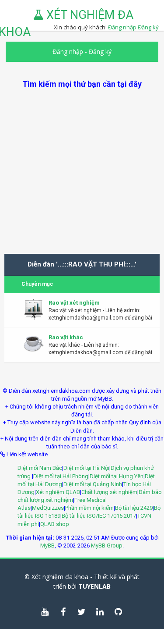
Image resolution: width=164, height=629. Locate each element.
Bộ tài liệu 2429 (134, 508)
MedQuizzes (48, 508)
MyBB (47, 545)
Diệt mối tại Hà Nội (86, 468)
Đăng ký (148, 27)
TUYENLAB (94, 586)
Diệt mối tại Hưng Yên (116, 476)
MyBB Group (106, 545)
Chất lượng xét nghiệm (109, 492)
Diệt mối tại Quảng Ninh (92, 484)
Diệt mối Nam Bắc (39, 468)
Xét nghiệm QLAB (58, 492)
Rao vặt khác (66, 337)
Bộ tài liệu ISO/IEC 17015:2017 (99, 515)
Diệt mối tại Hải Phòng (60, 476)
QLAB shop (54, 524)
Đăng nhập (67, 51)
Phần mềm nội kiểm (89, 508)
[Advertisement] (82, 171)
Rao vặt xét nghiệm (74, 302)
